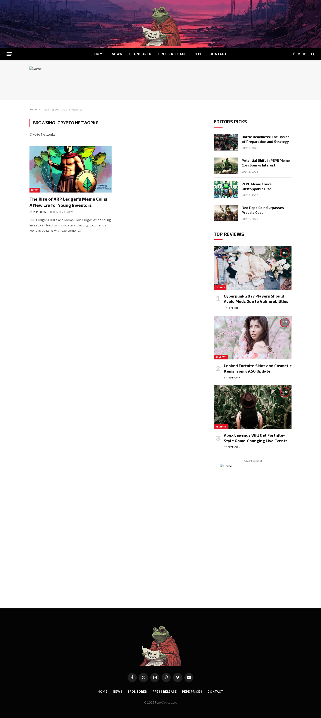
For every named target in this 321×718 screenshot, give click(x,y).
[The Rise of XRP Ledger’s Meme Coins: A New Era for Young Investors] (70, 169)
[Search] (312, 54)
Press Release (172, 54)
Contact (218, 54)
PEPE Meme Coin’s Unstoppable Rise (257, 186)
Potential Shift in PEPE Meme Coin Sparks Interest (266, 162)
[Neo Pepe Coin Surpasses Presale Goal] (226, 213)
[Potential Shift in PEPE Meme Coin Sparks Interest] (226, 166)
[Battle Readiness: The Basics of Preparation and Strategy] (226, 142)
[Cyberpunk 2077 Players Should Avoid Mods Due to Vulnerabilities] (253, 268)
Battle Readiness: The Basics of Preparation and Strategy (265, 139)
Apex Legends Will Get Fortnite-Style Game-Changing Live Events (255, 438)
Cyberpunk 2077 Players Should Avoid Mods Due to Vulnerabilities (256, 299)
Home (99, 54)
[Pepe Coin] (160, 24)
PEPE (197, 54)
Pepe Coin (39, 212)
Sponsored (140, 54)
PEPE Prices (192, 691)
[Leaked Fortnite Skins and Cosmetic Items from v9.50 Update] (253, 337)
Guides (220, 287)
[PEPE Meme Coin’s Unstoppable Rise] (226, 189)
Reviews (221, 357)
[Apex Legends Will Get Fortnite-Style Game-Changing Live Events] (253, 407)
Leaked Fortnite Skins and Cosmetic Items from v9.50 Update (258, 368)
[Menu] (9, 54)
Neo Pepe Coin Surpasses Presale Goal (263, 210)
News (117, 54)
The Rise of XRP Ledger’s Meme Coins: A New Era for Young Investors (69, 201)
